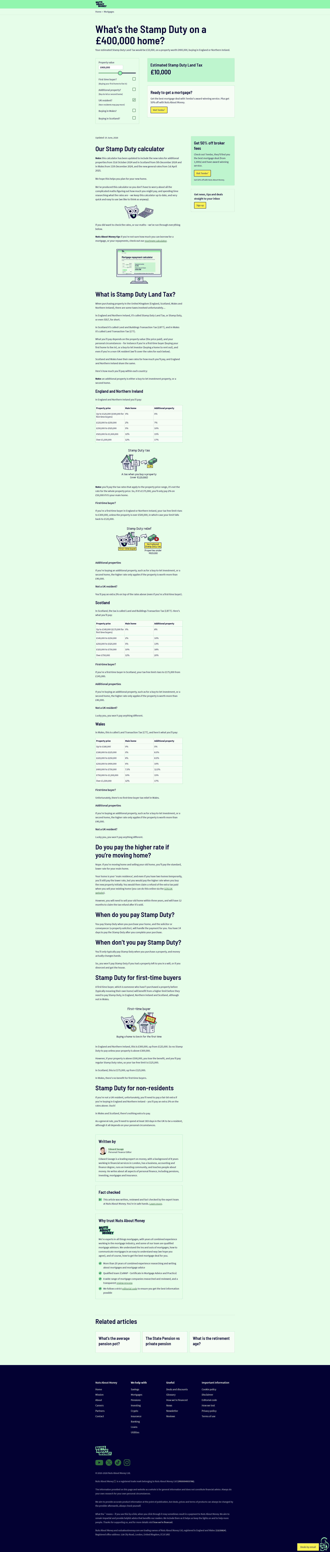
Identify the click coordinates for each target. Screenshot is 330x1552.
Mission (99, 1394)
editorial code (129, 1288)
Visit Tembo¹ (159, 109)
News (169, 1405)
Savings (135, 1389)
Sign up (200, 205)
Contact (99, 1416)
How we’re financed (177, 1400)
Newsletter (172, 1410)
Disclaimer (207, 1394)
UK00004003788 (185, 1481)
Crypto (134, 1410)
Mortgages (136, 1394)
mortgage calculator (156, 240)
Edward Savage (116, 1149)
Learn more (155, 1203)
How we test (208, 1405)
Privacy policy (209, 1410)
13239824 (220, 1530)
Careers (99, 1405)
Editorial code (209, 1400)
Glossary (170, 1394)
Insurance (136, 1416)
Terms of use (208, 1416)
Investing (136, 1405)
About (98, 1400)
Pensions (136, 1400)
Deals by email (308, 1547)
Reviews (170, 1416)
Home (98, 1389)
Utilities (135, 1432)
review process (124, 1282)
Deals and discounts (177, 1389)
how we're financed (162, 1522)
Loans (134, 1426)
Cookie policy (209, 1389)
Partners (99, 1410)
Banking (135, 1421)
